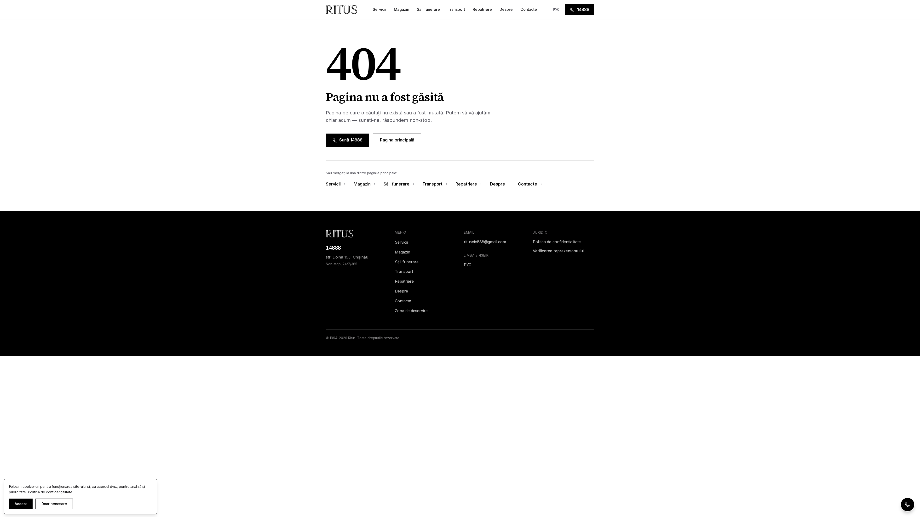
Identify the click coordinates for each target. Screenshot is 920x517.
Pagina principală (397, 139)
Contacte (528, 9)
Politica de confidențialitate (557, 241)
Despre (506, 9)
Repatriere (482, 9)
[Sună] (907, 504)
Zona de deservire (411, 310)
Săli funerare (428, 9)
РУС (556, 9)
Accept (21, 503)
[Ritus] (356, 233)
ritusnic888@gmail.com (485, 241)
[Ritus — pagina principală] (341, 9)
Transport (456, 9)
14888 (583, 9)
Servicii (379, 9)
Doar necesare (54, 503)
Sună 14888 (350, 139)
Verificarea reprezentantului (558, 250)
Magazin (401, 9)
